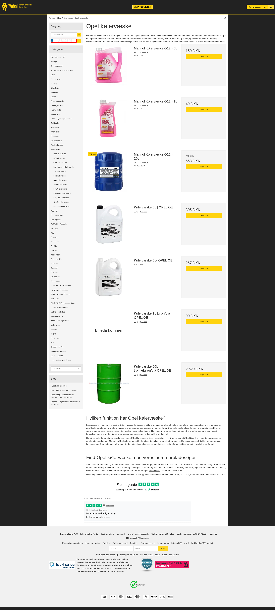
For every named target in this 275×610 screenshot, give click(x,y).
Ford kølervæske (59, 176)
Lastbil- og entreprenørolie (61, 119)
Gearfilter (54, 264)
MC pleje (54, 229)
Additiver (54, 211)
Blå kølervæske (59, 158)
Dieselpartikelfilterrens (59, 308)
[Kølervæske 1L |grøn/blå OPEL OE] (108, 331)
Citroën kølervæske (61, 202)
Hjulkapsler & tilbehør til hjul (62, 70)
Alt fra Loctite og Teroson (60, 294)
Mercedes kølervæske (62, 193)
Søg (78, 34)
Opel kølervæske (60, 180)
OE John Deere (57, 356)
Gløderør (54, 272)
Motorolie (54, 92)
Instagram (144, 538)
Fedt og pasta (56, 220)
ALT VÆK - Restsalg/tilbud (61, 286)
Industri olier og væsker (60, 321)
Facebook (132, 538)
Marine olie (55, 114)
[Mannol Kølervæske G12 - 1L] (108, 119)
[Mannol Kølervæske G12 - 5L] (108, 66)
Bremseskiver (56, 79)
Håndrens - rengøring (59, 290)
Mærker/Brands (57, 316)
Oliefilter (54, 246)
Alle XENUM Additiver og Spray (63, 303)
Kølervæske (55, 150)
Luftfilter (54, 250)
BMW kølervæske (60, 189)
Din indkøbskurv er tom (257, 7)
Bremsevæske (56, 141)
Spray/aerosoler (57, 215)
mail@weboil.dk (142, 534)
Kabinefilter (55, 255)
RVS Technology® (58, 57)
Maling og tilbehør (58, 312)
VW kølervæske (59, 171)
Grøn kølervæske (60, 163)
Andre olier (55, 132)
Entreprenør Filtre (57, 347)
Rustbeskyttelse (57, 145)
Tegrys (53, 334)
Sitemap (213, 534)
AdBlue (54, 233)
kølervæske (154, 470)
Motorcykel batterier (58, 351)
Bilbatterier (55, 88)
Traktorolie (55, 123)
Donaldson (55, 338)
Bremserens (55, 277)
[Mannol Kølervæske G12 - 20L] (108, 172)
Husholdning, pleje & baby (61, 360)
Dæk (53, 75)
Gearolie (54, 97)
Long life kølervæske (61, 198)
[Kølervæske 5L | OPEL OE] (108, 225)
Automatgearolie (57, 101)
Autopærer (55, 237)
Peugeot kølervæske (61, 207)
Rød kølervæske (59, 154)
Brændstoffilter (56, 259)
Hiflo (52, 343)
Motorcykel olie (57, 106)
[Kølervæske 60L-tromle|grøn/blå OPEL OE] (108, 384)
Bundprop (55, 242)
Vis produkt (204, 56)
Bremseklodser (57, 66)
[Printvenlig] (225, 18)
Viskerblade (55, 325)
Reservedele (56, 281)
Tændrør (54, 268)
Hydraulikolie (56, 110)
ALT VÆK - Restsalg (59, 224)
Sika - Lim (55, 299)
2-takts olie (55, 127)
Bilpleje (54, 62)
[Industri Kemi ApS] (19, 6)
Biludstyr (54, 329)
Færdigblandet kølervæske (63, 167)
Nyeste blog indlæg (58, 386)
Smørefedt (55, 136)
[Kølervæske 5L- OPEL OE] (108, 278)
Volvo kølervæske (60, 185)
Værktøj (54, 84)
